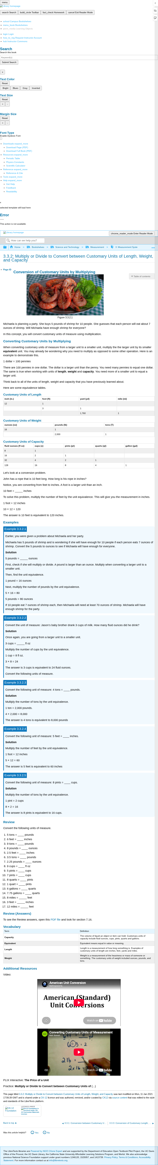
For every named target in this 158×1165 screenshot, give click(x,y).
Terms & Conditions (128, 1157)
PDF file (55, 919)
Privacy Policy (111, 1157)
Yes (36, 1132)
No (48, 1132)
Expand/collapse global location (153, 246)
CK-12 (44, 1097)
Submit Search (9, 62)
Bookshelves (38, 247)
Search (8, 240)
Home (17, 247)
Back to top (8, 1123)
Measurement (97, 247)
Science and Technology (67, 247)
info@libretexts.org (57, 1160)
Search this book (8, 52)
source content (119, 1097)
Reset (5, 83)
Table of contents (142, 276)
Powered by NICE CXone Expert (47, 1151)
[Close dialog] (2, 219)
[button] (11, 188)
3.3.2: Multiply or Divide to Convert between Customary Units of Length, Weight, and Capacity (66, 1094)
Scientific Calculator (15, 165)
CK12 (105, 1097)
